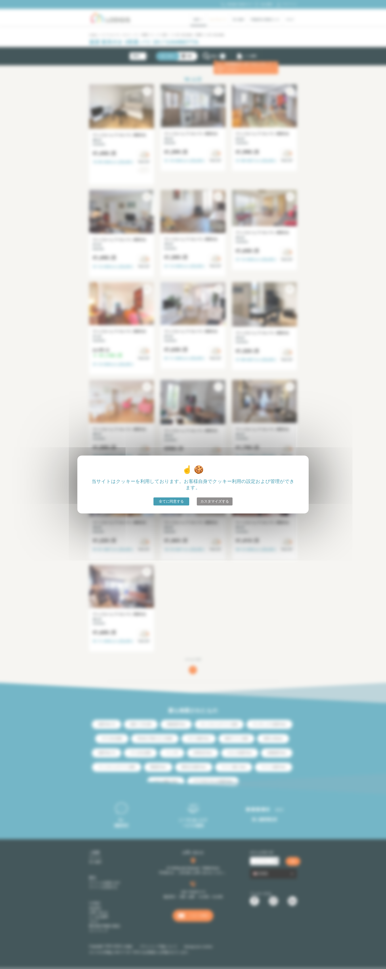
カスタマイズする (214, 501)
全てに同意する (171, 501)
